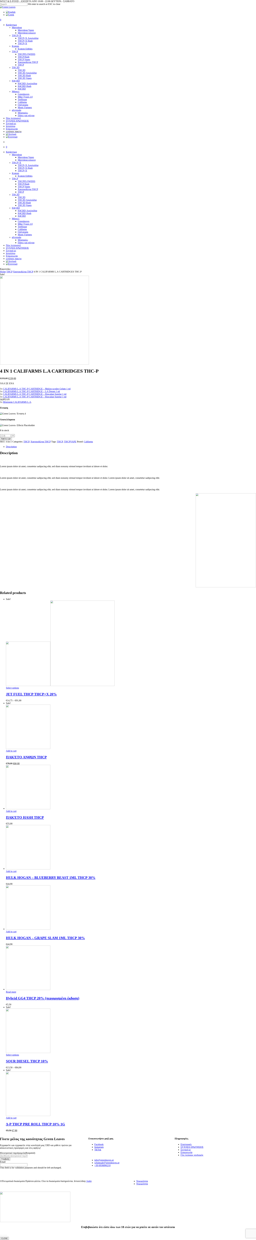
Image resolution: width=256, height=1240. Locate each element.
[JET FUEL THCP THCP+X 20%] (60, 685)
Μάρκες (15, 218)
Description (11, 446)
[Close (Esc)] (252, 3)
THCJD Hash (24, 202)
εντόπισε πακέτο (13, 258)
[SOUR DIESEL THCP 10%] (28, 1052)
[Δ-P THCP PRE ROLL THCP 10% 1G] (28, 1115)
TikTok (97, 1149)
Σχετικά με (11, 250)
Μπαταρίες (23, 240)
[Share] (246, 3)
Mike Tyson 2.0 (25, 224)
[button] (3, 1233)
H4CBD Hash (24, 213)
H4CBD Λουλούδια (27, 210)
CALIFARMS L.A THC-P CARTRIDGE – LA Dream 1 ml (31, 391)
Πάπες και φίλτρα (26, 242)
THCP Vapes (24, 186)
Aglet (88, 1181)
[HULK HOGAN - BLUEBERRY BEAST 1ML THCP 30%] (28, 868)
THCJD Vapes (25, 205)
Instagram (99, 1147)
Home (3, 271)
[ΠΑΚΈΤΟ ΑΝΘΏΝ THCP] (28, 748)
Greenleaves (23, 221)
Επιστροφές (186, 1144)
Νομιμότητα (142, 1181)
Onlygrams (23, 232)
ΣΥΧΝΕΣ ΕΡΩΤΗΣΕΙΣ (17, 248)
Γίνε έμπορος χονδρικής (192, 1155)
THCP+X (16, 162)
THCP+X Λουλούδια (28, 165)
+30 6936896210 (102, 1165)
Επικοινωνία (12, 256)
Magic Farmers (25, 234)
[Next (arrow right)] (251, 620)
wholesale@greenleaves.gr (106, 1162)
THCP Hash (23, 184)
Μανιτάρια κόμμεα (27, 160)
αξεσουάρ (16, 237)
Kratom (15, 173)
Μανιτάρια (17, 154)
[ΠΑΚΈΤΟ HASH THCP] (28, 808)
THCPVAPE (70, 441)
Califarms (22, 229)
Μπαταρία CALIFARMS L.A (17, 402)
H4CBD (16, 208)
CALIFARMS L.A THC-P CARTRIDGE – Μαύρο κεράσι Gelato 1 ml (37, 388)
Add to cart (6, 439)
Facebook (99, 1144)
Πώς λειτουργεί (13, 245)
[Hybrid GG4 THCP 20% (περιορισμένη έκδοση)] (28, 989)
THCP (15, 178)
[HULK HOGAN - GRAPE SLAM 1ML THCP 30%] (28, 929)
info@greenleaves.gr (104, 1160)
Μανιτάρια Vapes (26, 157)
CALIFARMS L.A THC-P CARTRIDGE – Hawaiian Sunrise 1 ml (34, 394)
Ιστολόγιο (10, 253)
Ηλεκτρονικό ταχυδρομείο (17, 1153)
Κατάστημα (11, 152)
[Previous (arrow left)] (5, 620)
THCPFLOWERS (26, 181)
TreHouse (22, 226)
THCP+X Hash (25, 168)
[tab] (131, 446)
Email (2, 1162)
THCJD (15, 194)
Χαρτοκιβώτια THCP (28, 189)
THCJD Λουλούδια (27, 200)
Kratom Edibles (25, 176)
